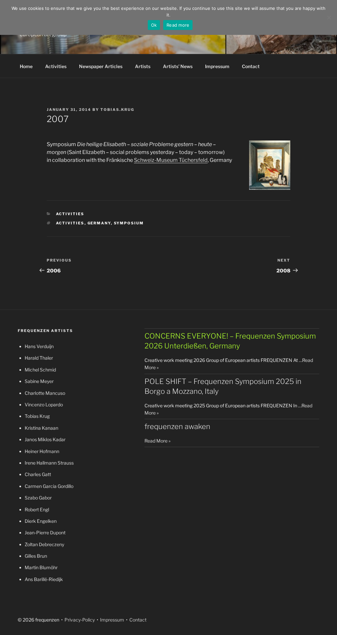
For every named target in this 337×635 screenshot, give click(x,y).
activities (70, 223)
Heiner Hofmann (42, 451)
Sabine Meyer (39, 381)
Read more (178, 25)
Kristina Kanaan (41, 428)
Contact (251, 66)
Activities (55, 66)
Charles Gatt (38, 474)
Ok (154, 25)
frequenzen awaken (177, 426)
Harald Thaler (39, 358)
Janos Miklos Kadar (45, 439)
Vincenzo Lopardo (44, 404)
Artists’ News (178, 66)
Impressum (217, 66)
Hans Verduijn (39, 346)
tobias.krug (117, 109)
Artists (142, 66)
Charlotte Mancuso (45, 393)
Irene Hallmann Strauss (49, 463)
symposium (129, 223)
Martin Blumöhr (41, 567)
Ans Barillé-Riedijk (44, 579)
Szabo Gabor (38, 497)
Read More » (157, 441)
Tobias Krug (37, 416)
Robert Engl (37, 509)
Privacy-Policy (79, 619)
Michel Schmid (40, 369)
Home (26, 66)
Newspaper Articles (100, 66)
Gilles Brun (36, 556)
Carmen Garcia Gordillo (49, 486)
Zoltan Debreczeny (44, 544)
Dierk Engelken (41, 521)
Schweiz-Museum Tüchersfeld (171, 160)
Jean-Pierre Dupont (45, 532)
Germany (99, 223)
